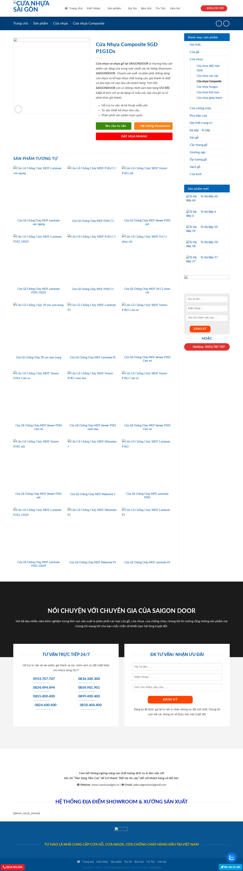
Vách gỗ (195, 166)
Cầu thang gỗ (198, 144)
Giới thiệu (93, 8)
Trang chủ (76, 8)
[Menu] (194, 8)
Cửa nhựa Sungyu (207, 86)
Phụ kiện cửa (198, 115)
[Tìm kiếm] (185, 8)
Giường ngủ (197, 152)
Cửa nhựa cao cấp (207, 75)
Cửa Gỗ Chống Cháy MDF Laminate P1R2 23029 (38, 291)
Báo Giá (146, 8)
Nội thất (195, 44)
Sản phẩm (114, 8)
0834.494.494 (14, 867)
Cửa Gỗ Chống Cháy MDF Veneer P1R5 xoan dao (93, 427)
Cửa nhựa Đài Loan (208, 92)
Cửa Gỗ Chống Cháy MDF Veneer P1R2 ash (147, 222)
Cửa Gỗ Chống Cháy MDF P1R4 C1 (93, 221)
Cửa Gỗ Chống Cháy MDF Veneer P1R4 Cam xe (38, 427)
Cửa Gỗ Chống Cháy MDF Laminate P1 (93, 357)
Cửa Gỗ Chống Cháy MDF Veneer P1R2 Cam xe (147, 359)
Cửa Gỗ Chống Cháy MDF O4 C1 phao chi (147, 291)
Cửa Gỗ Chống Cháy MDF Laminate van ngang (38, 222)
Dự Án (132, 8)
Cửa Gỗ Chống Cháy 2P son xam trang (38, 357)
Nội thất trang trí (201, 122)
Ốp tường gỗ (198, 159)
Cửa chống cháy (200, 108)
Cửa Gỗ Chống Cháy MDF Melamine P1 (92, 562)
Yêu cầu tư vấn (232, 867)
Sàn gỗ (194, 137)
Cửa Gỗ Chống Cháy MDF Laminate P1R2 (147, 495)
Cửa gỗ (194, 52)
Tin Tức (160, 8)
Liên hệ (175, 8)
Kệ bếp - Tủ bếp (200, 130)
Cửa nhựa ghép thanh (209, 97)
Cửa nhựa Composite (89, 23)
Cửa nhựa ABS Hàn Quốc (208, 68)
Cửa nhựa (60, 23)
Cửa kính (196, 174)
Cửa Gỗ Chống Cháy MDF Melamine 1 (92, 494)
